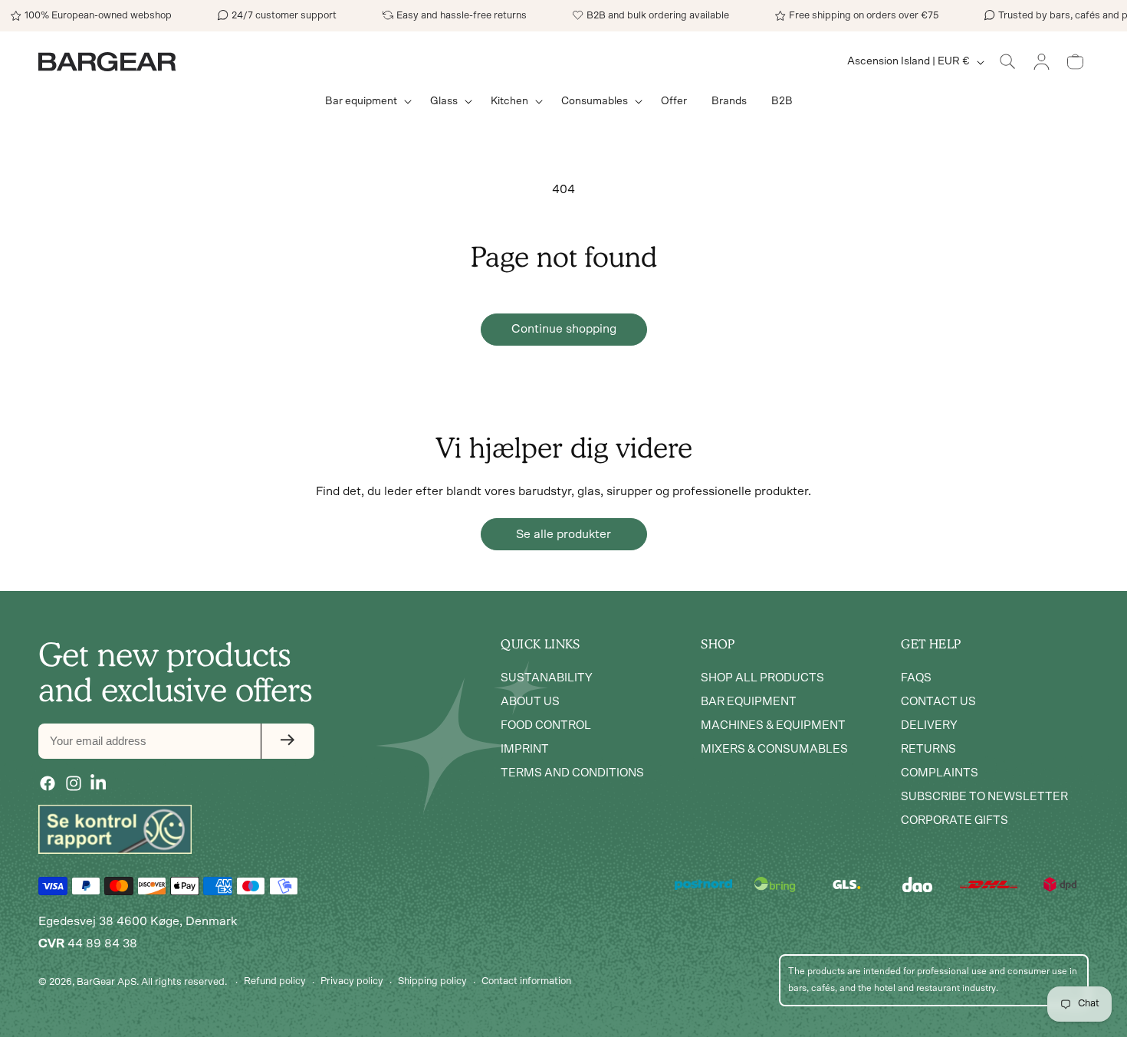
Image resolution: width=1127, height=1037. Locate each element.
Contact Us (938, 701)
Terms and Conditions (572, 772)
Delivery (929, 724)
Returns (928, 748)
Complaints (939, 772)
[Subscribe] (287, 740)
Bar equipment (749, 701)
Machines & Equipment (773, 724)
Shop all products (762, 677)
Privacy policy (351, 981)
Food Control (546, 724)
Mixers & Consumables (774, 748)
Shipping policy (432, 981)
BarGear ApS (106, 982)
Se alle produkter (563, 534)
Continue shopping (563, 329)
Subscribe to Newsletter (984, 796)
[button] (365, 101)
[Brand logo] (115, 829)
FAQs (916, 677)
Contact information (526, 981)
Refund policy (275, 981)
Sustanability (547, 677)
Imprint (525, 748)
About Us (530, 701)
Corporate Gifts (954, 819)
